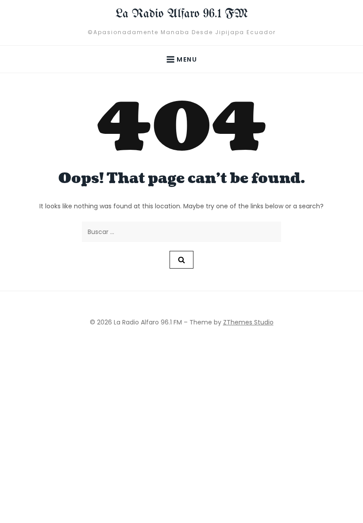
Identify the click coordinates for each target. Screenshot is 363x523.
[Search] (181, 260)
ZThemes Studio (248, 322)
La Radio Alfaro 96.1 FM (182, 14)
